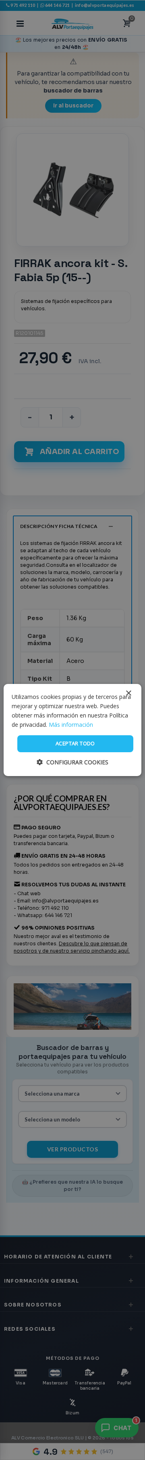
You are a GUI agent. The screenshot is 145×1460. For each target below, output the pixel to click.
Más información (71, 724)
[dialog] (72, 730)
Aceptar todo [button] (75, 743)
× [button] (128, 693)
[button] (72, 762)
